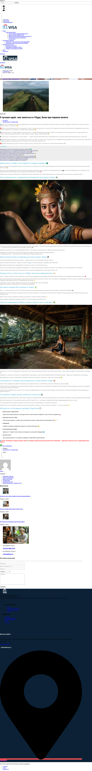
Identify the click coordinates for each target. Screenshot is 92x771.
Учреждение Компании (13, 608)
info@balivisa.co (6, 71)
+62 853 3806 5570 (9, 548)
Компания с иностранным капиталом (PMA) (18, 41)
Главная (5, 766)
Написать (2, 54)
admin (1, 471)
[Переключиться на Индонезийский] (7, 22)
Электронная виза (11, 32)
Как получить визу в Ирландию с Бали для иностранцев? (12, 521)
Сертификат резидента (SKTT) (14, 47)
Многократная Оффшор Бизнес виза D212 (20, 36)
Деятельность (6, 122)
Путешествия (14, 122)
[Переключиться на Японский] (6, 21)
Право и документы (8, 477)
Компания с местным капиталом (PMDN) (17, 43)
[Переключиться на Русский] (5, 19)
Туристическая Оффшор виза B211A (18, 33)
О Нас (6, 621)
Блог (4, 50)
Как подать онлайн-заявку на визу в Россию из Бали (11, 509)
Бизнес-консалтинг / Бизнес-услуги (12, 483)
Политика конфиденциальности (10, 617)
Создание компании (8, 40)
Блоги (8, 611)
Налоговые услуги (8, 481)
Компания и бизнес (8, 476)
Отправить (3, 586)
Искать (16, 2)
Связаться (6, 769)
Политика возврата (10, 619)
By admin (5, 120)
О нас (4, 767)
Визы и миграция (7, 479)
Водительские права (11, 46)
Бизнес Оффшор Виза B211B (16, 35)
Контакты (5, 51)
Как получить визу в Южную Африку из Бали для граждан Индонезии (15, 496)
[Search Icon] (0, 13)
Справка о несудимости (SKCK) (14, 48)
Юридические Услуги (8, 44)
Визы (4, 31)
